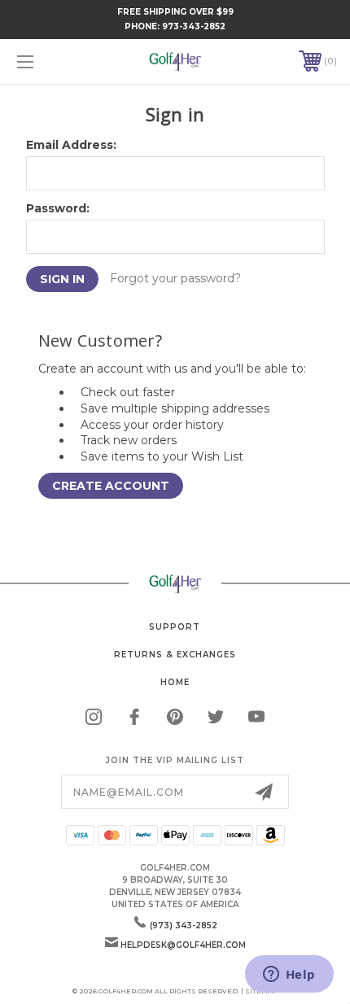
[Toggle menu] (49, 61)
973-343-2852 (193, 26)
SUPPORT (174, 627)
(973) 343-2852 (183, 925)
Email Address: (71, 145)
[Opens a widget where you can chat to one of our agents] (289, 975)
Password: (58, 208)
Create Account (110, 485)
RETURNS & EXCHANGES (175, 654)
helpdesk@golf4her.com (183, 945)
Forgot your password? (175, 278)
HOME (175, 682)
